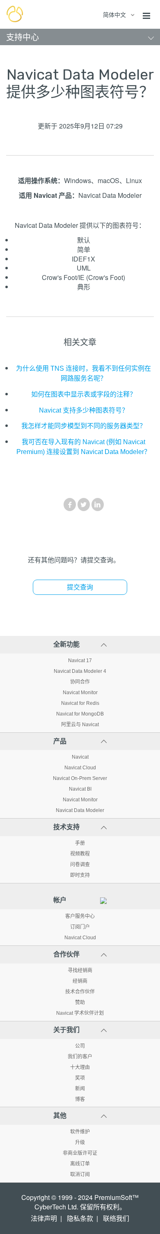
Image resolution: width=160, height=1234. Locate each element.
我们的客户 (80, 1057)
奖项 (80, 1078)
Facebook (70, 504)
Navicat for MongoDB (80, 714)
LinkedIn (97, 504)
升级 (80, 1142)
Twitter (84, 504)
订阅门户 (80, 927)
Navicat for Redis (80, 703)
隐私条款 (80, 1218)
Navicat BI (80, 789)
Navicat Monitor (80, 692)
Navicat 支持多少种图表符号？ (83, 410)
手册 (80, 843)
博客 (80, 1099)
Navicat (80, 757)
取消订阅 (80, 1174)
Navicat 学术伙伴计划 (80, 1013)
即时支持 (80, 875)
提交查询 (80, 587)
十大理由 (80, 1067)
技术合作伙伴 (80, 992)
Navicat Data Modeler (80, 810)
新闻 (80, 1089)
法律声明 (44, 1218)
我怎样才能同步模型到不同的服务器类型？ (83, 425)
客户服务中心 (80, 916)
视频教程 (80, 854)
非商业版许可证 (80, 1153)
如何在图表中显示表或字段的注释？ (83, 394)
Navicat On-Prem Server (80, 778)
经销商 (80, 981)
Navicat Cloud (80, 768)
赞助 (80, 1002)
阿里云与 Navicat (80, 724)
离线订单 (80, 1164)
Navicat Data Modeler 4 (80, 671)
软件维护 (80, 1132)
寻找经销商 (80, 970)
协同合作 (80, 682)
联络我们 (116, 1218)
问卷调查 (80, 864)
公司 (80, 1046)
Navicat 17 (80, 660)
